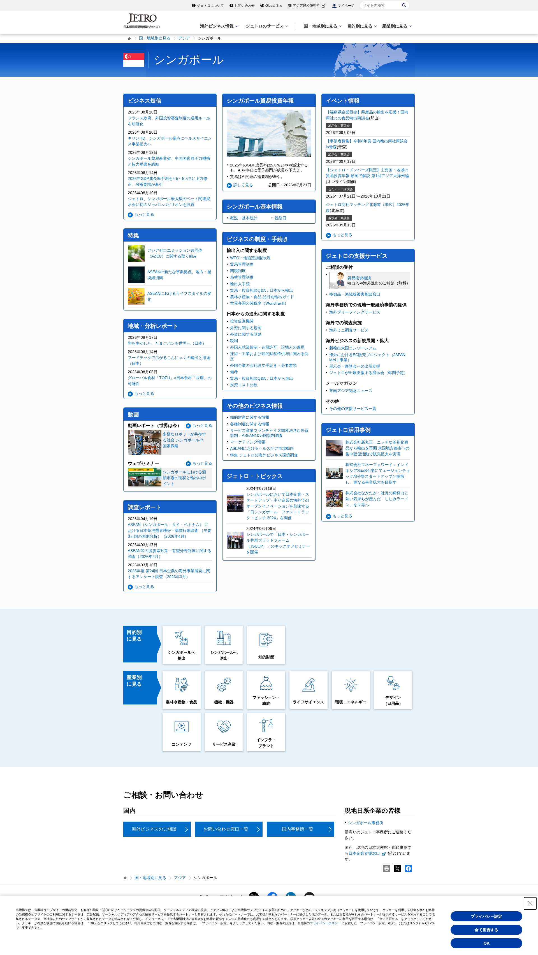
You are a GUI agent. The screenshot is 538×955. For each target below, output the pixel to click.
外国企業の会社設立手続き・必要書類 (263, 365)
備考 (234, 372)
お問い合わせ (245, 6)
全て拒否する (486, 930)
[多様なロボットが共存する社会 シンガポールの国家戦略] (170, 453)
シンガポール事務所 (365, 822)
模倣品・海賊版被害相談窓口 (354, 294)
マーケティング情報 (247, 442)
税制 (234, 341)
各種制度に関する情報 (249, 424)
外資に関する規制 (245, 328)
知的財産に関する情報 (249, 417)
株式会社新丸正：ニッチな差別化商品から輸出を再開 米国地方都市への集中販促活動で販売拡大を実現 (377, 448)
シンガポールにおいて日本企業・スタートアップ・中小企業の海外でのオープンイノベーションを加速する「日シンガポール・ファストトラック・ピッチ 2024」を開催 (277, 506)
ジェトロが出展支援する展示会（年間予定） (368, 372)
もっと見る (144, 214)
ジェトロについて (210, 6)
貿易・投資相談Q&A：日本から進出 (261, 378)
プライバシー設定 (486, 916)
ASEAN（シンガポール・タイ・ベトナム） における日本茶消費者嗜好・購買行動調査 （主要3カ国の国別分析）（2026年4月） (169, 530)
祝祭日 (280, 218)
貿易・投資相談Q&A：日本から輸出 (261, 290)
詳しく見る (243, 185)
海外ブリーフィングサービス (354, 312)
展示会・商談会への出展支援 (354, 366)
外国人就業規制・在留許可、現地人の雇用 (267, 347)
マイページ (346, 6)
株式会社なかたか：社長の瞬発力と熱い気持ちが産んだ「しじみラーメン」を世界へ (376, 499)
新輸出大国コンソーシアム (352, 348)
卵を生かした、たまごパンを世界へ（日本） (167, 343)
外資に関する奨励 (245, 334)
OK (487, 943)
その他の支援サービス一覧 (352, 408)
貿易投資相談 (359, 278)
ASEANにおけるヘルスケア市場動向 (262, 448)
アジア (184, 38)
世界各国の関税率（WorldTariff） (259, 303)
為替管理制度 (242, 277)
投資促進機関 (242, 321)
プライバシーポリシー (325, 923)
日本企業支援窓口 (364, 853)
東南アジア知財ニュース (350, 390)
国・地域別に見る (154, 38)
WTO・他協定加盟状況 (250, 258)
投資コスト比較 (244, 385)
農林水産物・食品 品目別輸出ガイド (262, 297)
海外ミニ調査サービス (348, 330)
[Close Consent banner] (530, 903)
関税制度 (238, 270)
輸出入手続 (240, 284)
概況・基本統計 (244, 218)
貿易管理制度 (242, 264)
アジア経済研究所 (306, 6)
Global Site (273, 6)
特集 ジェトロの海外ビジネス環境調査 (264, 455)
